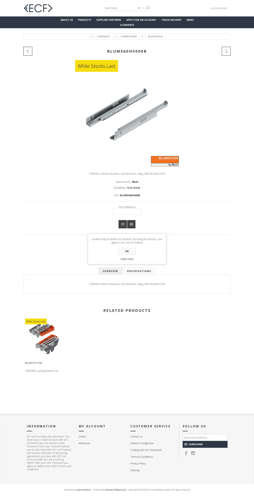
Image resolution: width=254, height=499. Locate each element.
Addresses (84, 443)
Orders (82, 436)
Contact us (136, 436)
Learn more (127, 259)
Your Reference (127, 207)
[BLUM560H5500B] (226, 51)
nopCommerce (83, 489)
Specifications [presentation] (139, 271)
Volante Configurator (142, 443)
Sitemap (135, 470)
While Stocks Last (96, 66)
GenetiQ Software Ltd (115, 489)
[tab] (110, 271)
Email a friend (131, 224)
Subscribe (196, 444)
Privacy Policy (138, 463)
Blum (135, 181)
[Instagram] (193, 453)
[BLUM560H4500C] (27, 51)
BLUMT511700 (33, 363)
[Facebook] (186, 453)
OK (127, 251)
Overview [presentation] (110, 271)
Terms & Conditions (141, 456)
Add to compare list (123, 224)
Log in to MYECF (219, 8)
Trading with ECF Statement (146, 450)
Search (147, 7)
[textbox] (120, 8)
